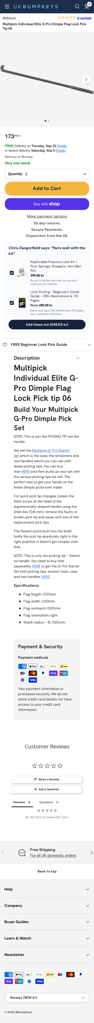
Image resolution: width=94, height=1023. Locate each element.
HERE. (45, 576)
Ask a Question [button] (49, 789)
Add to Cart (47, 188)
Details (62, 146)
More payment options (47, 216)
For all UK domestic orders (53, 855)
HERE (25, 471)
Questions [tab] (46, 802)
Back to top (47, 871)
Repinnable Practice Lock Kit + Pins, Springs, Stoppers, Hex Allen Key (55, 266)
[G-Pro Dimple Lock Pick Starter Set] (30, 471)
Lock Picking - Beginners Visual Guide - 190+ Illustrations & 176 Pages (54, 296)
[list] (47, 79)
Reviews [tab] (19, 802)
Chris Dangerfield (24, 247)
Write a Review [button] (48, 779)
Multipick (9, 18)
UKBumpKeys (23, 1012)
